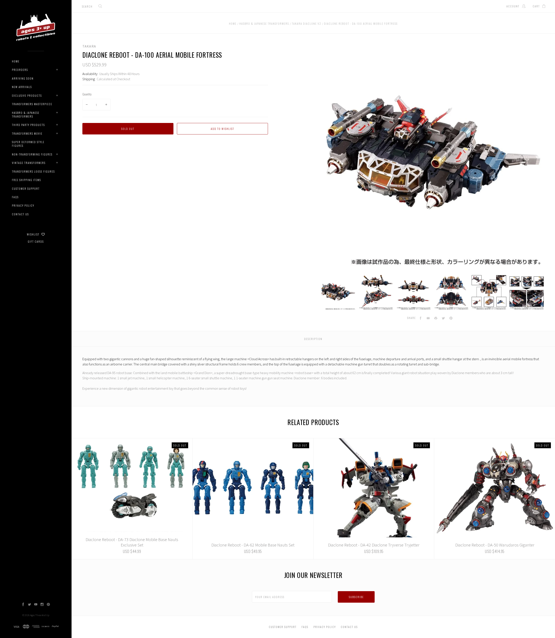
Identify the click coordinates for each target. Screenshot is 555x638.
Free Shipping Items (26, 180)
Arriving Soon (23, 78)
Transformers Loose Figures (33, 171)
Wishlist (33, 234)
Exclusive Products (27, 95)
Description (313, 339)
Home (16, 61)
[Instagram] (42, 605)
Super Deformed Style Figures (28, 143)
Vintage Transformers (29, 163)
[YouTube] (35, 605)
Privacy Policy (23, 205)
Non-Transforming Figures (32, 154)
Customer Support (26, 188)
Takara (89, 46)
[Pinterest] (48, 605)
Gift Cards (36, 241)
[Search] (100, 6)
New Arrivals (22, 87)
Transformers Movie (27, 133)
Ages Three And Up (39, 615)
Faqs (15, 197)
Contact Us (20, 214)
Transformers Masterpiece (32, 104)
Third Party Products (28, 125)
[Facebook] (23, 605)
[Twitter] (29, 605)
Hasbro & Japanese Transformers (25, 114)
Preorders (20, 70)
